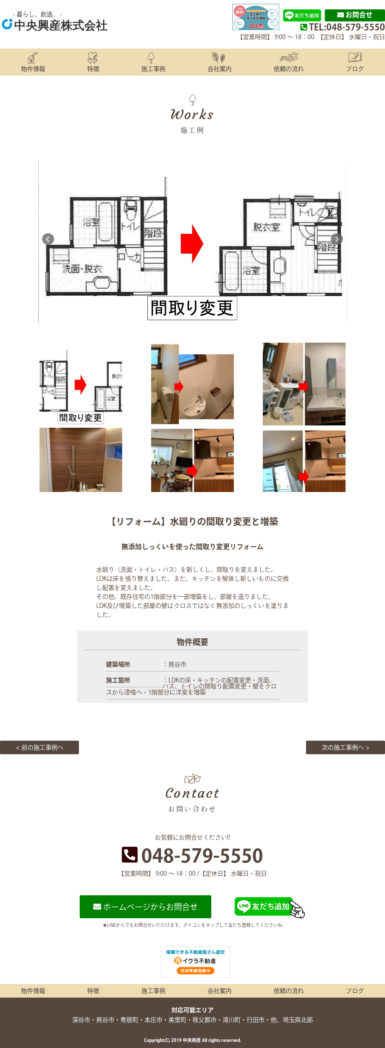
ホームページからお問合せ (149, 907)
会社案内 (220, 69)
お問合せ (358, 14)
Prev (48, 239)
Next (337, 239)
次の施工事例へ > (346, 747)
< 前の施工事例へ (40, 747)
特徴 (93, 69)
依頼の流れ (289, 69)
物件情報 (33, 69)
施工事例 (153, 69)
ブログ (355, 69)
